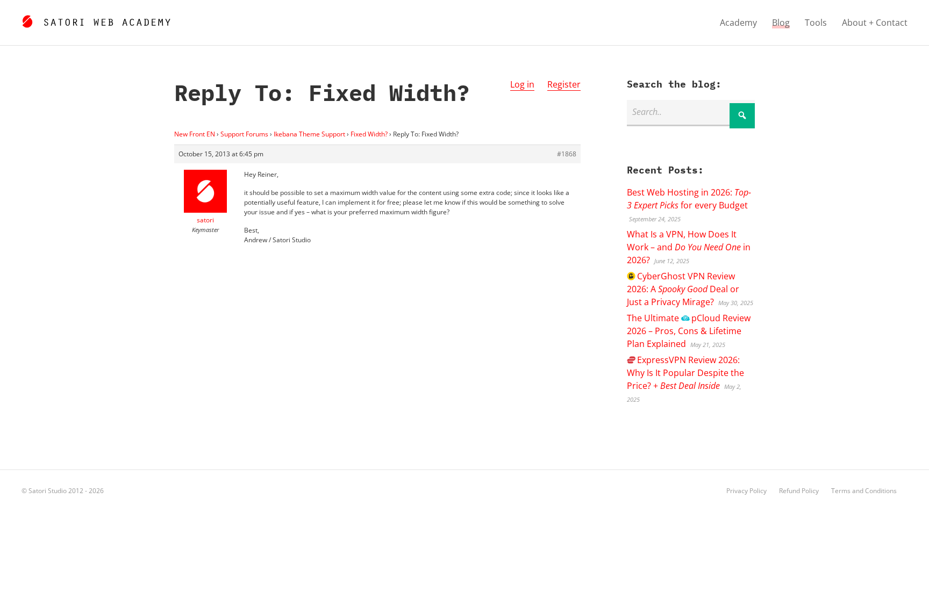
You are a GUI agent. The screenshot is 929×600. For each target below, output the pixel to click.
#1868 (566, 153)
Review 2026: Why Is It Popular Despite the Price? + (685, 373)
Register (564, 84)
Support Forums (244, 134)
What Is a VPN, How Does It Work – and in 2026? (689, 247)
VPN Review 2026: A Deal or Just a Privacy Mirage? (683, 289)
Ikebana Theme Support (309, 134)
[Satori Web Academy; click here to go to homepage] (96, 20)
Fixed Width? (369, 134)
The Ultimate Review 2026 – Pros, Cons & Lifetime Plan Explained (688, 331)
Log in (522, 84)
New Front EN (194, 134)
